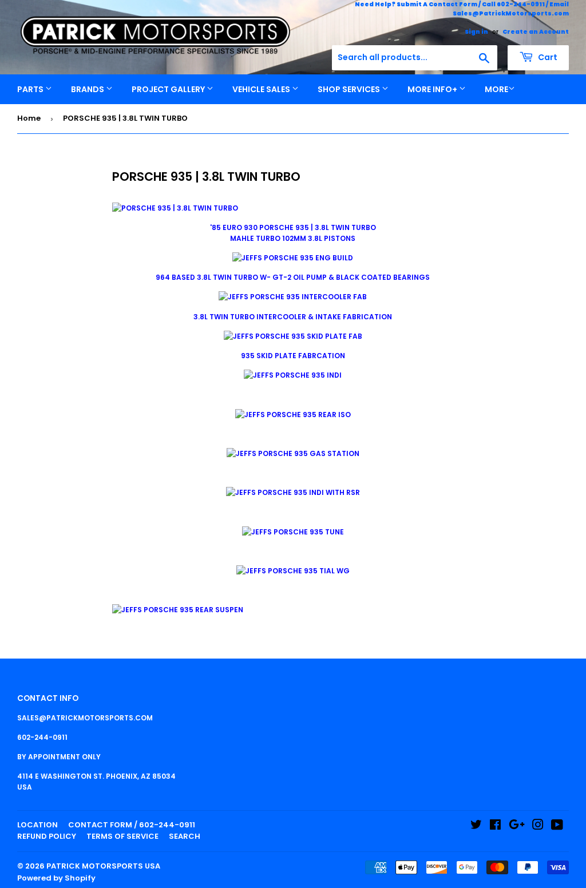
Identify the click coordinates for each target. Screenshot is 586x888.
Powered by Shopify (56, 878)
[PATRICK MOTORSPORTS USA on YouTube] (557, 826)
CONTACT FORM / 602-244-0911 (131, 824)
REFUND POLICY (46, 836)
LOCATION (37, 824)
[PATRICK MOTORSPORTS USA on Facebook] (495, 826)
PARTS (31, 89)
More (496, 89)
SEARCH (184, 836)
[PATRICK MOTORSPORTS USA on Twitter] (476, 826)
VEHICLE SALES (262, 89)
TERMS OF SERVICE (122, 836)
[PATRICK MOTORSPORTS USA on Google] (517, 826)
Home (29, 118)
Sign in (476, 31)
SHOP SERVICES (350, 89)
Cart (546, 57)
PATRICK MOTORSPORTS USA (103, 866)
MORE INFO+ (433, 89)
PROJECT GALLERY (169, 89)
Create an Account (535, 31)
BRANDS (88, 89)
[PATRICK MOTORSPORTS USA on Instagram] (538, 826)
